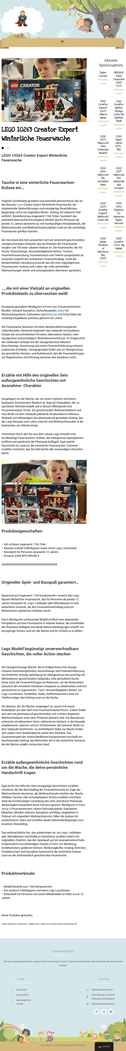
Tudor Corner (103, 74)
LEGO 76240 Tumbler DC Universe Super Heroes (119, 213)
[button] (62, 41)
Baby (61, 310)
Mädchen (52, 314)
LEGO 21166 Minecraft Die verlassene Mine (104, 176)
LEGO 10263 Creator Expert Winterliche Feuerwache (105, 211)
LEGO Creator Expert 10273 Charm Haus (103, 109)
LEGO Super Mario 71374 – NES (119, 143)
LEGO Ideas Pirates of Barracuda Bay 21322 (104, 248)
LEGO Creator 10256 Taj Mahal (119, 243)
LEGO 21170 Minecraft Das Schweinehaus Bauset (106, 145)
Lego (7, 148)
